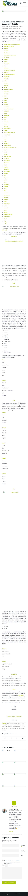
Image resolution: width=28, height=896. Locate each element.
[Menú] (24, 3)
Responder (11, 831)
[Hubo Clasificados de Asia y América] (8, 779)
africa (9, 723)
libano (8, 726)
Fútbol (18, 26)
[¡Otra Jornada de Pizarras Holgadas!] (8, 791)
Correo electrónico (23, 852)
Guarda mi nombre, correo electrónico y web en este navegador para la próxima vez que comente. (13, 862)
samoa (3, 728)
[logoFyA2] (11, 3)
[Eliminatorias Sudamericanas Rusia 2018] (8, 756)
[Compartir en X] (11, 738)
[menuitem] (20, 3)
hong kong (4, 726)
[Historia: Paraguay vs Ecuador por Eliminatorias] (20, 756)
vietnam (4, 730)
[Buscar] (20, 3)
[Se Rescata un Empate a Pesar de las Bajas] (8, 767)
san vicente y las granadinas (12, 728)
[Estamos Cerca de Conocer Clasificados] (20, 779)
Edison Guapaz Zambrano (15, 28)
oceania (12, 726)
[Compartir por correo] (23, 738)
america (13, 723)
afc (7, 723)
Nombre (23, 846)
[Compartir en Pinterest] (17, 738)
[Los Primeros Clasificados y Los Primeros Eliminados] (20, 767)
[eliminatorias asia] (14, 15)
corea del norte (10, 725)
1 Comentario (12, 26)
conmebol (4, 725)
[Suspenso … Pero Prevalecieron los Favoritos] (20, 791)
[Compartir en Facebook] (5, 738)
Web (22, 855)
